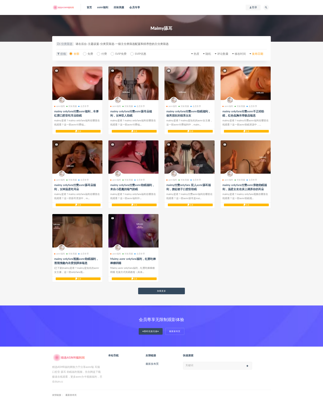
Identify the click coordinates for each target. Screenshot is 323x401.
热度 (196, 54)
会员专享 (134, 7)
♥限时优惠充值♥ (150, 331)
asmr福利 (102, 7)
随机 (208, 54)
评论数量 (222, 54)
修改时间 (240, 54)
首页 (89, 7)
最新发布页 (174, 331)
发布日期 (257, 54)
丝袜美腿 (119, 7)
